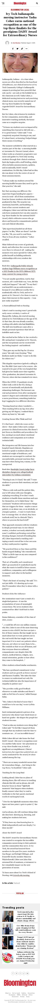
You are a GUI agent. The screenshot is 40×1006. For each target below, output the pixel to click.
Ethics (30, 995)
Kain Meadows (16, 43)
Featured (17, 883)
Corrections (31, 993)
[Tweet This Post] (17, 49)
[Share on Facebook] (13, 49)
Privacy (22, 996)
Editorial (24, 995)
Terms (28, 996)
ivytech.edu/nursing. (21, 875)
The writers (15, 996)
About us (8, 993)
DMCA (18, 995)
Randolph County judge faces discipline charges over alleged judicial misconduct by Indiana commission (18, 472)
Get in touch (16, 993)
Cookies (23, 993)
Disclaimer (12, 995)
